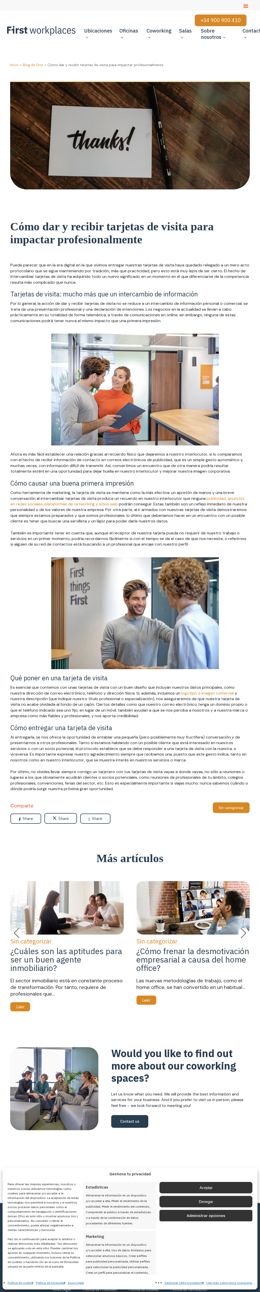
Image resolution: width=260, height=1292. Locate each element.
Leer (20, 1006)
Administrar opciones (206, 1215)
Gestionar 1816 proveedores (184, 1283)
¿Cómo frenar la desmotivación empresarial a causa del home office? (192, 959)
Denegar (206, 1201)
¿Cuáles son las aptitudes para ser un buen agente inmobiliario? (66, 959)
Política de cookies (20, 1283)
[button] (243, 933)
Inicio (14, 65)
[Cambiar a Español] (246, 6)
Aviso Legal (76, 1283)
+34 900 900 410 (221, 20)
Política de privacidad (50, 1283)
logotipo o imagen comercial (207, 693)
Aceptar (206, 1187)
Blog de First (33, 65)
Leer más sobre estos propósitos (229, 1283)
